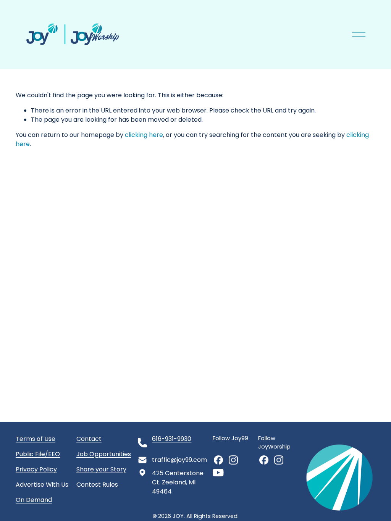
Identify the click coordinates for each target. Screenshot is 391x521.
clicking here (144, 134)
